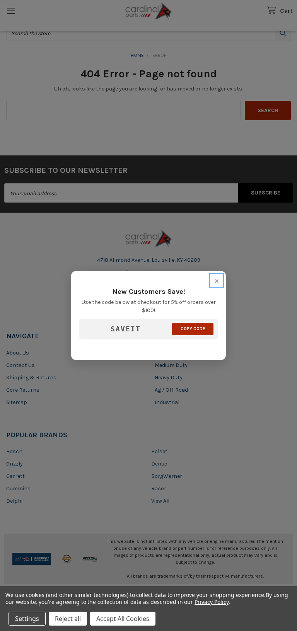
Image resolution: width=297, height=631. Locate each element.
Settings (27, 618)
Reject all (68, 618)
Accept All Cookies (122, 618)
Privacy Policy (211, 601)
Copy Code (193, 328)
